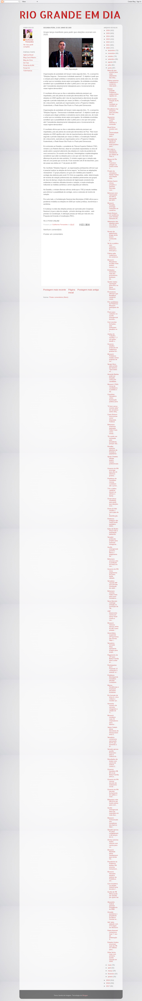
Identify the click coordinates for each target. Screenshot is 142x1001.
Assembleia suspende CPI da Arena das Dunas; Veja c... (112, 636)
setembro (111, 59)
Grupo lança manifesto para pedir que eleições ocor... (112, 502)
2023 (108, 39)
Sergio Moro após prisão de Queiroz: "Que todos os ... (112, 367)
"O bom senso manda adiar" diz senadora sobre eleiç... (113, 408)
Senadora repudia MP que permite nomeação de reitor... (112, 584)
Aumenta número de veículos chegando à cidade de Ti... (112, 708)
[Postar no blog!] (82, 225)
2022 (108, 42)
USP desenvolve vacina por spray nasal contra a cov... (112, 615)
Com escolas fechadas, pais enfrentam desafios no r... (112, 326)
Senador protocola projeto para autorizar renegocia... (112, 540)
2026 (108, 30)
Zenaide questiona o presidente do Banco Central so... (112, 915)
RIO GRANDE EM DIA (70, 14)
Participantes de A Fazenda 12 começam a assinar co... (112, 668)
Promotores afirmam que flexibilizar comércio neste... (112, 295)
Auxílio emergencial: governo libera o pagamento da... (112, 551)
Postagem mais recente (54, 290)
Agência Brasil (28, 55)
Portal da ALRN (28, 65)
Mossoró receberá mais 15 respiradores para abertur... (112, 720)
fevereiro (111, 974)
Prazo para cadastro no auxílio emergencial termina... (112, 315)
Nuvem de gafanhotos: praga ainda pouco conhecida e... (112, 236)
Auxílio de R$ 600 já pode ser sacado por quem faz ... (112, 895)
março (110, 971)
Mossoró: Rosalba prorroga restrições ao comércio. (112, 206)
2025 (108, 33)
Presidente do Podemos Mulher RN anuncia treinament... (112, 865)
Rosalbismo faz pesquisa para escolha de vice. (112, 111)
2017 (108, 986)
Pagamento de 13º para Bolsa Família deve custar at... (113, 658)
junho (110, 68)
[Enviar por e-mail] (80, 225)
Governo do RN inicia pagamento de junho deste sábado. (112, 573)
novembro (111, 53)
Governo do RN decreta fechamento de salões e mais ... (112, 793)
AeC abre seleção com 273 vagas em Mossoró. (112, 924)
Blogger (85, 995)
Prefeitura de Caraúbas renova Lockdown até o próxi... (112, 482)
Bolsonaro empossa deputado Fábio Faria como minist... (112, 429)
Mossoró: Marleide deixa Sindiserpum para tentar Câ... (112, 854)
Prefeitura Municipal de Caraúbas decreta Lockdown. (112, 678)
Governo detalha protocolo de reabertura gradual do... (112, 347)
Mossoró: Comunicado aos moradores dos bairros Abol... (112, 822)
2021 (108, 45)
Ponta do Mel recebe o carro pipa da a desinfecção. (112, 512)
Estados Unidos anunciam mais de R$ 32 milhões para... (112, 946)
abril (109, 968)
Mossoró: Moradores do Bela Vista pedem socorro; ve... (112, 263)
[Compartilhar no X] (84, 225)
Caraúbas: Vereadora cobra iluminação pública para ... (112, 399)
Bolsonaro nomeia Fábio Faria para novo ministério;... (112, 594)
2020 (108, 48)
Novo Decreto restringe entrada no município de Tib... (112, 604)
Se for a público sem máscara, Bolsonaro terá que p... (112, 247)
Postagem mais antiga (88, 290)
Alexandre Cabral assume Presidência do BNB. (112, 905)
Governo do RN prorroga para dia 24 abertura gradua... (112, 472)
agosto (110, 62)
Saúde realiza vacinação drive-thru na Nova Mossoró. (112, 285)
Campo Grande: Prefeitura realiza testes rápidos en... (112, 92)
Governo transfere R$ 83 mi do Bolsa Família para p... (113, 773)
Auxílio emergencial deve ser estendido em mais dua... (113, 811)
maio (110, 965)
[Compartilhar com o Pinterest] (89, 225)
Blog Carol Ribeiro (29, 57)
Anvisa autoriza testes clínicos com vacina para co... (112, 843)
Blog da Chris (28, 60)
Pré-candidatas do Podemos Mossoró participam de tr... (113, 305)
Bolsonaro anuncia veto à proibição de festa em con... (112, 562)
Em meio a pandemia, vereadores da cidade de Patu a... (112, 152)
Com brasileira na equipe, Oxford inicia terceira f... (112, 886)
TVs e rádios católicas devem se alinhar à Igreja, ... (111, 492)
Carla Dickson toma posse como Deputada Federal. (112, 418)
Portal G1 (26, 68)
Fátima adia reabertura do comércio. (112, 255)
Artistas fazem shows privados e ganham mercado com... (112, 185)
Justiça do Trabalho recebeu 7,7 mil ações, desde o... (112, 337)
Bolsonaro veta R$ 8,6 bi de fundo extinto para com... (112, 802)
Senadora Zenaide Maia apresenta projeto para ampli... (112, 647)
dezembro (111, 50)
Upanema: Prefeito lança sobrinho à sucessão (112, 120)
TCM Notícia (27, 71)
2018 (108, 983)
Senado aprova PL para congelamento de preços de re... (112, 833)
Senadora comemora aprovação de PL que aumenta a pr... (112, 742)
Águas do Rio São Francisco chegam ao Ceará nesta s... (112, 163)
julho (110, 65)
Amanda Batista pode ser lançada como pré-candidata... (113, 377)
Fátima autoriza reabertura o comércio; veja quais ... (112, 83)
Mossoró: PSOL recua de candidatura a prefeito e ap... (112, 388)
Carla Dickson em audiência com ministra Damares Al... (113, 215)
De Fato (26, 63)
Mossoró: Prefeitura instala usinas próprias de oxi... (113, 357)
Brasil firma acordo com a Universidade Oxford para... (112, 131)
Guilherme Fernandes (30, 41)
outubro (111, 56)
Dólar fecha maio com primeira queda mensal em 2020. (112, 957)
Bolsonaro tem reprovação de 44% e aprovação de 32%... (112, 196)
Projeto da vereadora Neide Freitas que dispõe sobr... (113, 174)
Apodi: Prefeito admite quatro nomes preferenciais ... (112, 461)
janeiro (110, 976)
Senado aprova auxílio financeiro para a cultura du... (112, 752)
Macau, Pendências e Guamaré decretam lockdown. (113, 688)
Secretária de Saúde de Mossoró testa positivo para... (112, 142)
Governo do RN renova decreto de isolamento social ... (112, 783)
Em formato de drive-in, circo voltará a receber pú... (113, 698)
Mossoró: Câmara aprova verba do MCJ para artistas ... (112, 626)
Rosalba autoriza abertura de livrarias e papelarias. (112, 450)
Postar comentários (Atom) (58, 297)
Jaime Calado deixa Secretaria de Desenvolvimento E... (113, 730)
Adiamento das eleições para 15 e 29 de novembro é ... (113, 225)
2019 (108, 980)
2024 (108, 36)
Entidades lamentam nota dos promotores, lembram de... (112, 274)
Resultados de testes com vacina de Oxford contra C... (112, 762)
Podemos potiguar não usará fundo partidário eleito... (112, 522)
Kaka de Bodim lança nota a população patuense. (112, 531)
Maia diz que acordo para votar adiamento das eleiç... (112, 74)
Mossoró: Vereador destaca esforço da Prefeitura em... (112, 876)
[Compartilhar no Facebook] (87, 225)
